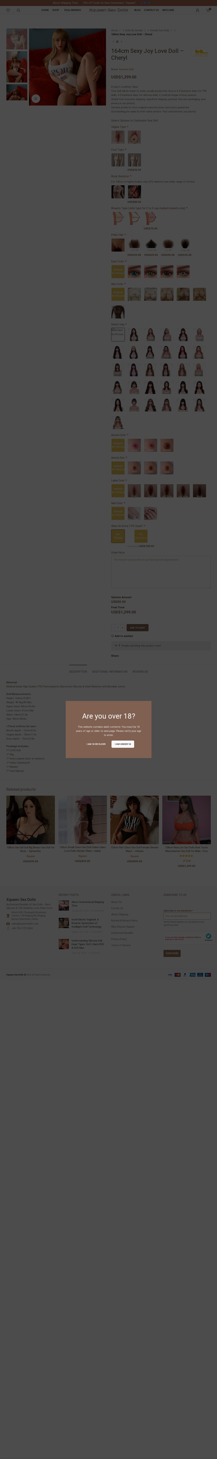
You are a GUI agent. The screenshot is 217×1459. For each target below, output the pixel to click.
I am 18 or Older (95, 744)
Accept (203, 1452)
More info (186, 1452)
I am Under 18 (123, 744)
